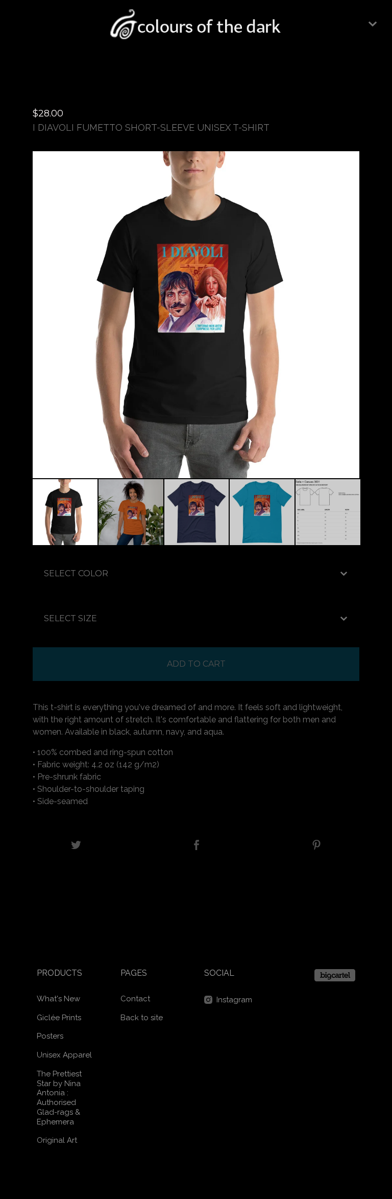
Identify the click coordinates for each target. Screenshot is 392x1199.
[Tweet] (76, 846)
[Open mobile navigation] (372, 24)
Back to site (141, 1017)
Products (59, 973)
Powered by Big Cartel (334, 975)
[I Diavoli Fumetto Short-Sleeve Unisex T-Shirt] (65, 512)
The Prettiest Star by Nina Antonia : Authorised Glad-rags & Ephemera (59, 1097)
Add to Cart (196, 664)
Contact (135, 998)
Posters (50, 1036)
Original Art (57, 1140)
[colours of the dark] (196, 24)
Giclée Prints (59, 1017)
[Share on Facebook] (196, 846)
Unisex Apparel (64, 1055)
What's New (58, 998)
